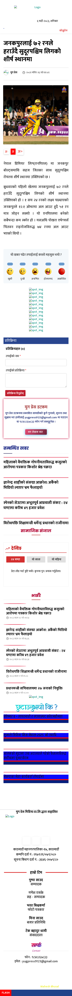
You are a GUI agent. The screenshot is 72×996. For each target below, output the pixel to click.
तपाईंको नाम (13, 356)
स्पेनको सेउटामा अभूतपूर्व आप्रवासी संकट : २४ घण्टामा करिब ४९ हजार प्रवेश (35, 653)
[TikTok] (36, 841)
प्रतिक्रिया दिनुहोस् (15, 393)
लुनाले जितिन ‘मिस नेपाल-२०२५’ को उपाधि (29, 735)
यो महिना (56, 559)
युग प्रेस (13, 72)
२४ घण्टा (15, 559)
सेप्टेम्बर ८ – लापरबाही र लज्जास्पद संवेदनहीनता (33, 716)
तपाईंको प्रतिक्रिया (16, 370)
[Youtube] (46, 841)
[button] (61, 30)
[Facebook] (26, 841)
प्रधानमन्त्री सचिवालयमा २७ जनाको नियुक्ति (34, 688)
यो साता (36, 559)
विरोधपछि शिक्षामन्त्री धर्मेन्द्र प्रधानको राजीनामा (36, 672)
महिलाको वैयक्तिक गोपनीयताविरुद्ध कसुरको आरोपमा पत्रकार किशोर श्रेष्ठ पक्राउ (35, 611)
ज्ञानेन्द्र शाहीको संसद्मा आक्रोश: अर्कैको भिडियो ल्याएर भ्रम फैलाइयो (36, 632)
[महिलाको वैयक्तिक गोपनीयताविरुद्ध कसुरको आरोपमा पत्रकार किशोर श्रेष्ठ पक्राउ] (14, 603)
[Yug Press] (36, 11)
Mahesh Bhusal (49, 986)
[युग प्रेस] (6, 72)
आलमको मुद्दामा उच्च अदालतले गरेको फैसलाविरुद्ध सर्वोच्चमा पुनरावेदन (34, 756)
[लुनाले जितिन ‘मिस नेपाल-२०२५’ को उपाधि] (36, 730)
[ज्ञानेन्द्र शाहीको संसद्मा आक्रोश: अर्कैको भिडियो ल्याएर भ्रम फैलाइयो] (14, 624)
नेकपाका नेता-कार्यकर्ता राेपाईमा (23, 777)
